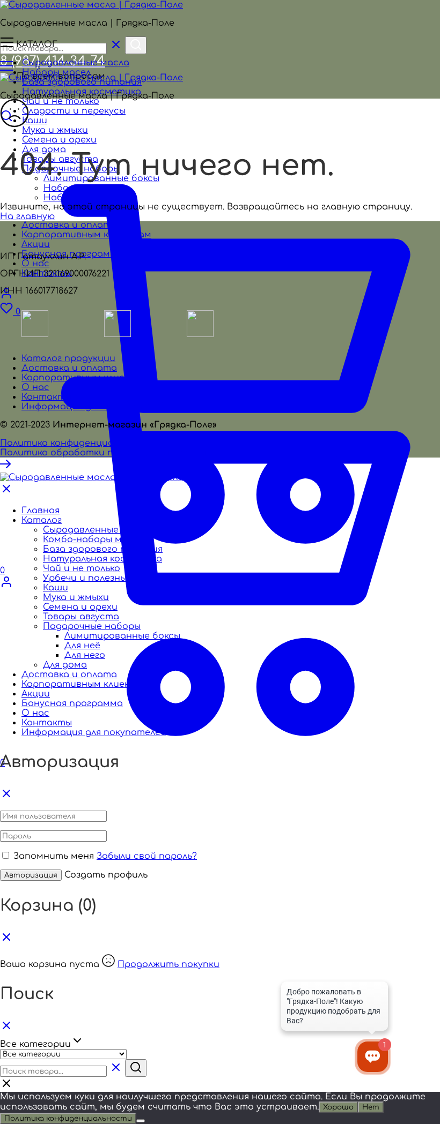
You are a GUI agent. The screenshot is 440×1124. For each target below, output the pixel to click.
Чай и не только (60, 101)
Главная (40, 510)
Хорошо (338, 1107)
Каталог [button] (41, 520)
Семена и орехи (80, 607)
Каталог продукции (68, 358)
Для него (84, 655)
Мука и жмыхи (76, 597)
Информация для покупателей (93, 406)
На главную (27, 216)
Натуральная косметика (102, 559)
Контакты (46, 397)
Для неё (82, 645)
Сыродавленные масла (75, 63)
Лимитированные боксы (122, 636)
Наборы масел (56, 72)
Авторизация (30, 875)
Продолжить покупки (168, 964)
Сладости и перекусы (74, 111)
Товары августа (81, 616)
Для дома (65, 665)
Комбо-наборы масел (93, 539)
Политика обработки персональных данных (106, 453)
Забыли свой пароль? (147, 856)
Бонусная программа (72, 703)
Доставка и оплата (69, 368)
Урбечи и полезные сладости (112, 578)
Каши (34, 120)
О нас (35, 387)
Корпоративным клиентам (86, 378)
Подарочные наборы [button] (92, 626)
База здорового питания (103, 549)
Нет (370, 1107)
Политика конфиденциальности (77, 443)
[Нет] (140, 1120)
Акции (35, 694)
